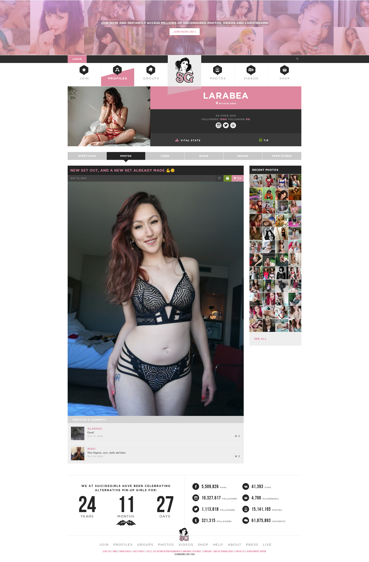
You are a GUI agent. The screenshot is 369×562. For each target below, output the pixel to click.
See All (260, 338)
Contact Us (240, 551)
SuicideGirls (184, 59)
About (234, 544)
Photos (218, 78)
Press (252, 544)
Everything (87, 156)
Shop (284, 78)
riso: (91, 448)
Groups (151, 78)
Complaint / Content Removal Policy (218, 551)
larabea (226, 95)
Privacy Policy (125, 551)
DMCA (115, 551)
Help (218, 544)
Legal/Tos (107, 551)
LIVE (267, 544)
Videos (251, 78)
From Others (282, 156)
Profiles (117, 78)
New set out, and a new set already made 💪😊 (122, 170)
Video (165, 156)
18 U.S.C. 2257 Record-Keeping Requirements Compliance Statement (173, 551)
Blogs (204, 156)
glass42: (95, 428)
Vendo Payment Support (256, 551)
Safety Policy (138, 551)
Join (84, 78)
